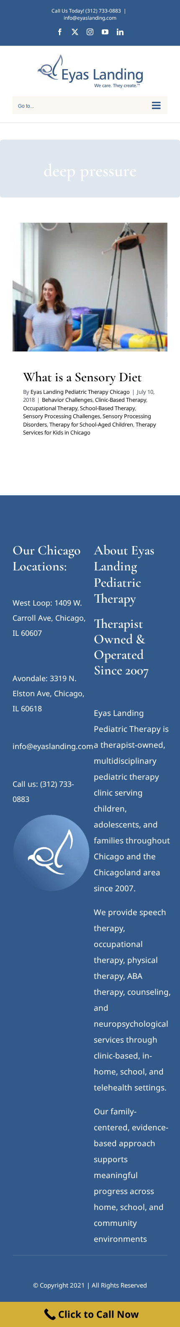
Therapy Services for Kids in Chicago (90, 319)
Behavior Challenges (62, 276)
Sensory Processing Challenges (64, 298)
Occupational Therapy (60, 287)
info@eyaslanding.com (90, 17)
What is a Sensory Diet (82, 377)
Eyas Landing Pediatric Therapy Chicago (80, 391)
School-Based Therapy (117, 287)
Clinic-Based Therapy (115, 276)
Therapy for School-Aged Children (102, 308)
